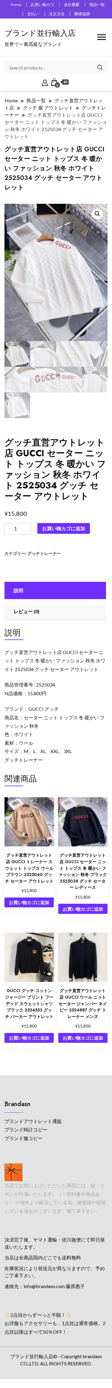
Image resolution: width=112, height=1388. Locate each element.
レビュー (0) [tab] (26, 611)
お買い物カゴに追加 (63, 528)
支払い (33, 14)
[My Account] (45, 82)
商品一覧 (97, 4)
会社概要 (71, 4)
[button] (97, 214)
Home (16, 4)
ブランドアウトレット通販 (33, 1121)
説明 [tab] (18, 590)
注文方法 (57, 14)
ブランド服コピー (23, 1138)
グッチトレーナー (44, 553)
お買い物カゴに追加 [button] (29, 902)
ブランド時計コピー (25, 1129)
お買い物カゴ (42, 4)
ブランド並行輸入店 (40, 33)
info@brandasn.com (44, 1286)
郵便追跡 (82, 14)
